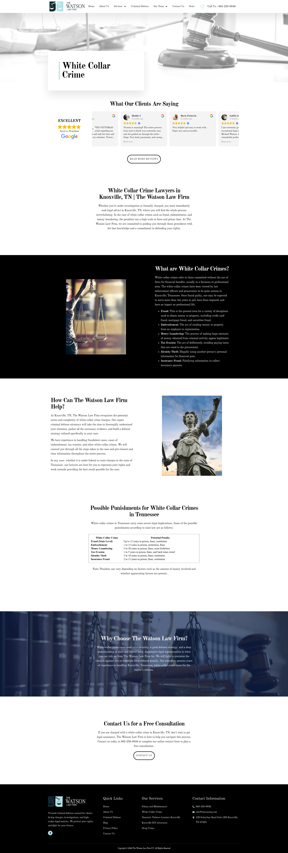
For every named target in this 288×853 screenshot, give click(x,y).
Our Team (158, 6)
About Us (104, 6)
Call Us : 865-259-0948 (221, 6)
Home (91, 6)
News (192, 6)
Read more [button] (101, 142)
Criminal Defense (140, 6)
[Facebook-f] (50, 833)
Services (118, 6)
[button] (93, 129)
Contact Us (178, 6)
